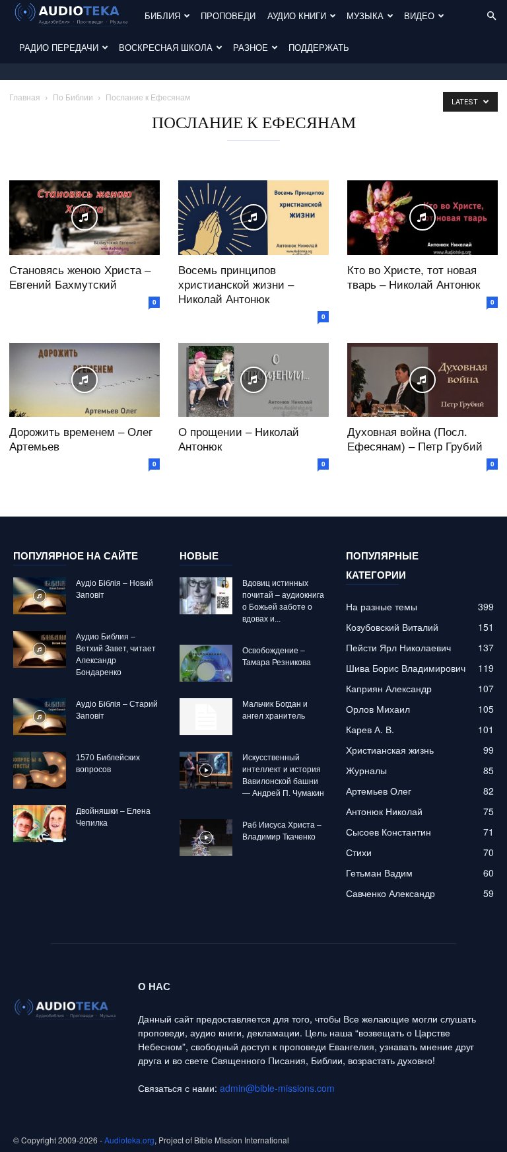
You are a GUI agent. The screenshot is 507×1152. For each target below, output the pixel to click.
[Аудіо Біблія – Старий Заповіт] (39, 716)
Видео (419, 15)
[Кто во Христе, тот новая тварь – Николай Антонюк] (422, 217)
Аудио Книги (296, 15)
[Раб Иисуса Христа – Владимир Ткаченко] (206, 837)
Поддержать (318, 47)
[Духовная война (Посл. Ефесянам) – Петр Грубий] (422, 380)
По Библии (73, 96)
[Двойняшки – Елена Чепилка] (39, 823)
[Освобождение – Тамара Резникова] (206, 663)
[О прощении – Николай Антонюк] (253, 380)
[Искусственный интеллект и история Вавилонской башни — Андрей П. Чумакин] (206, 770)
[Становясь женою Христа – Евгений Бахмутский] (84, 217)
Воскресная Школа (166, 47)
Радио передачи (58, 47)
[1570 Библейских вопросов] (39, 770)
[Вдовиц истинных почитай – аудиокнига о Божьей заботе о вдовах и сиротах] (206, 595)
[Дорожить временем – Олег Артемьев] (84, 380)
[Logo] (76, 16)
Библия (162, 15)
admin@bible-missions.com (277, 1088)
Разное (250, 47)
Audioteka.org (129, 1139)
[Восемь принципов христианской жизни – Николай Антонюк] (253, 217)
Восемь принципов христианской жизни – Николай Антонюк (236, 285)
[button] (491, 16)
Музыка (365, 15)
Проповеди (228, 15)
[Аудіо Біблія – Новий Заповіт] (39, 595)
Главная (24, 96)
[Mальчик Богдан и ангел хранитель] (206, 716)
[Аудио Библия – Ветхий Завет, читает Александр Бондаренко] (39, 649)
